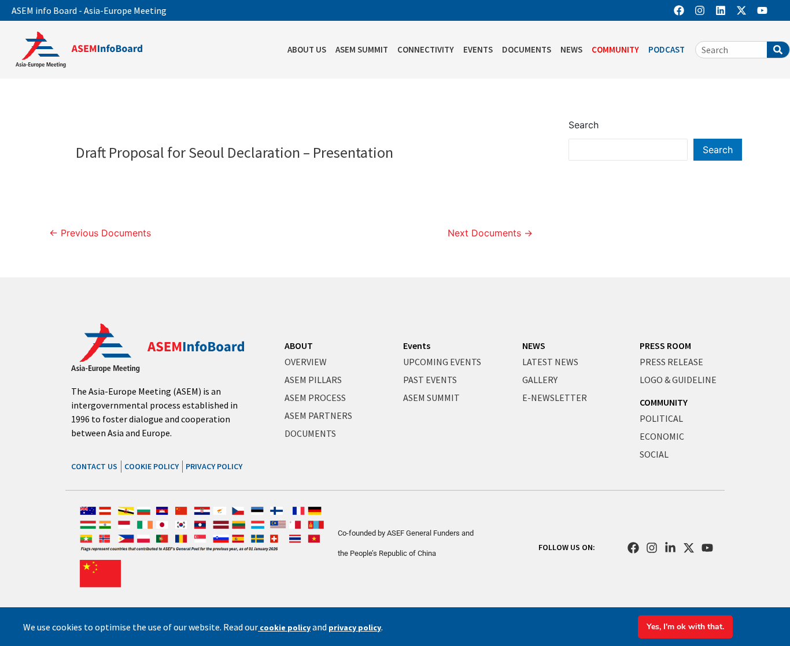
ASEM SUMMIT (361, 49)
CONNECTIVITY (425, 49)
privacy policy (354, 627)
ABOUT (299, 345)
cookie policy (284, 627)
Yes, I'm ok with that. (685, 626)
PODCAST (666, 49)
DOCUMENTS (526, 49)
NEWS (571, 49)
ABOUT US (306, 49)
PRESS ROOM (665, 345)
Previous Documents (100, 232)
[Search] (778, 50)
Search (583, 125)
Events (416, 345)
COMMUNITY (615, 49)
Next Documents (490, 232)
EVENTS (478, 49)
